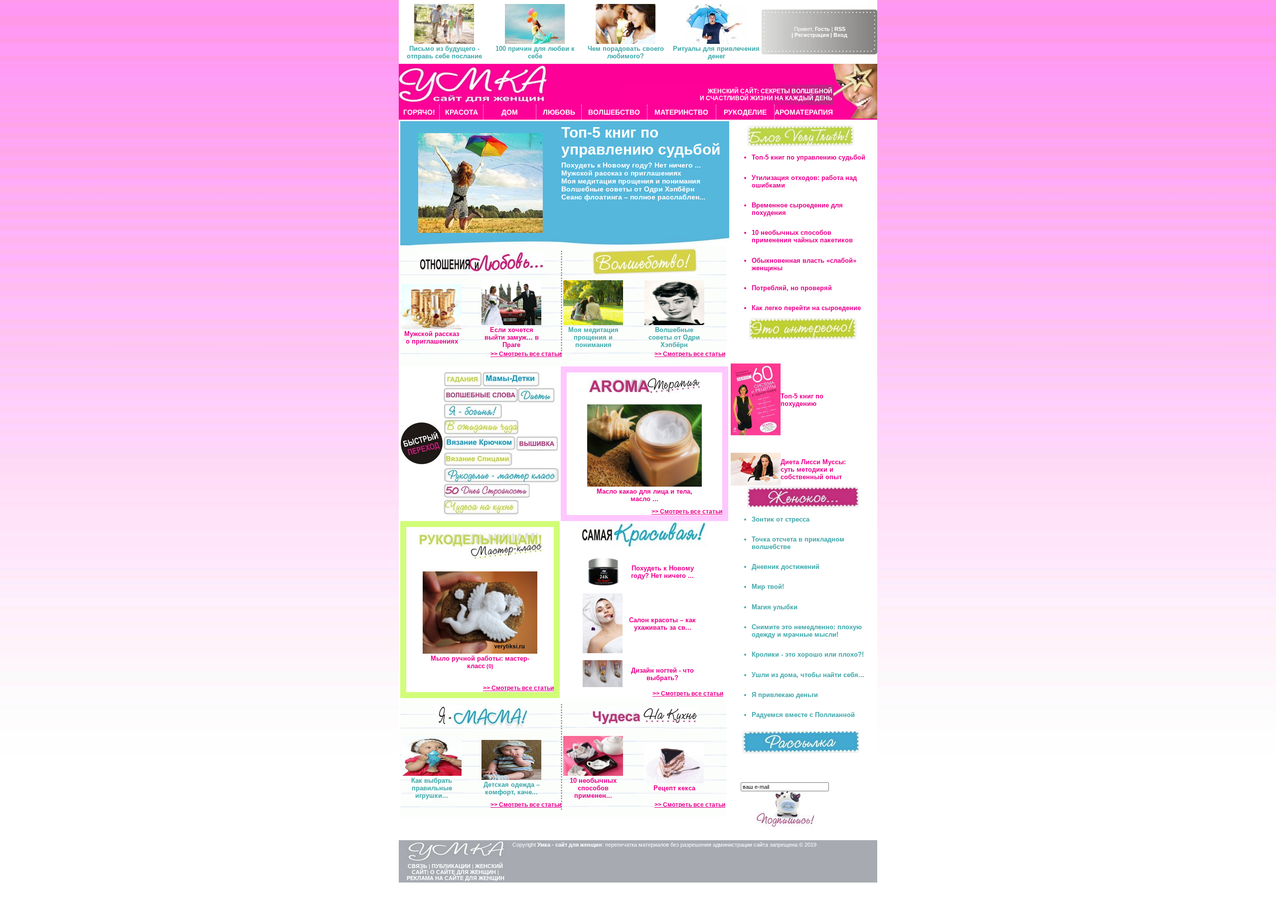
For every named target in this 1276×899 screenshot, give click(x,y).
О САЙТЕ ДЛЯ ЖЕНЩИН (463, 872)
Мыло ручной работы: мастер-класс (480, 662)
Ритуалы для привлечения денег (716, 52)
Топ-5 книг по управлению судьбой (640, 141)
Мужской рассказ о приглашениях (621, 173)
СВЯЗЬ (417, 866)
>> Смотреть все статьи (525, 354)
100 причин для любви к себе (535, 52)
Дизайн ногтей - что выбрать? (662, 674)
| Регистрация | (812, 35)
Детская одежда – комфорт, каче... (511, 788)
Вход (840, 35)
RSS (839, 29)
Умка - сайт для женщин (569, 845)
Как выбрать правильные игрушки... (431, 788)
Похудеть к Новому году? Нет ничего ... (631, 165)
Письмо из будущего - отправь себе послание (444, 52)
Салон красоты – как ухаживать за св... (662, 623)
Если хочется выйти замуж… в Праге (511, 337)
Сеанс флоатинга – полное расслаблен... (633, 197)
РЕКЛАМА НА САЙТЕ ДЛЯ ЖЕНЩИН (455, 878)
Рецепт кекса (674, 788)
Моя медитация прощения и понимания (630, 181)
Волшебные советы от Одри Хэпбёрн (627, 189)
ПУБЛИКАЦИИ (451, 866)
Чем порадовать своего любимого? (626, 52)
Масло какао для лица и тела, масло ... (644, 495)
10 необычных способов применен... (593, 788)
